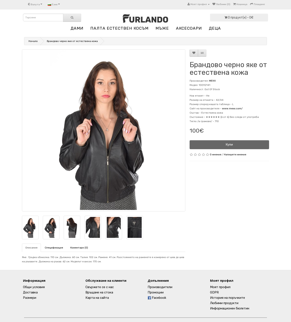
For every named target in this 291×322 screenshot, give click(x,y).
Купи (229, 144)
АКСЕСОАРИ (189, 28)
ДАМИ (77, 28)
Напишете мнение (235, 154)
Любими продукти (224, 303)
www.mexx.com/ (232, 108)
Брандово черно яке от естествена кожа (72, 41)
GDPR (214, 292)
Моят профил (220, 287)
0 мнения (215, 154)
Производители (160, 287)
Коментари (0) (79, 247)
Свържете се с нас (99, 287)
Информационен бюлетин (229, 308)
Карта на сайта (97, 298)
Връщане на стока (99, 292)
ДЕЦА (215, 28)
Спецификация (54, 247)
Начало (33, 41)
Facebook (158, 298)
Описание (31, 247)
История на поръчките (227, 298)
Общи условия (34, 287)
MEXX (212, 80)
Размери (29, 298)
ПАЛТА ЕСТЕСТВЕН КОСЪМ (119, 28)
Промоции (156, 292)
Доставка (30, 292)
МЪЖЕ (162, 28)
